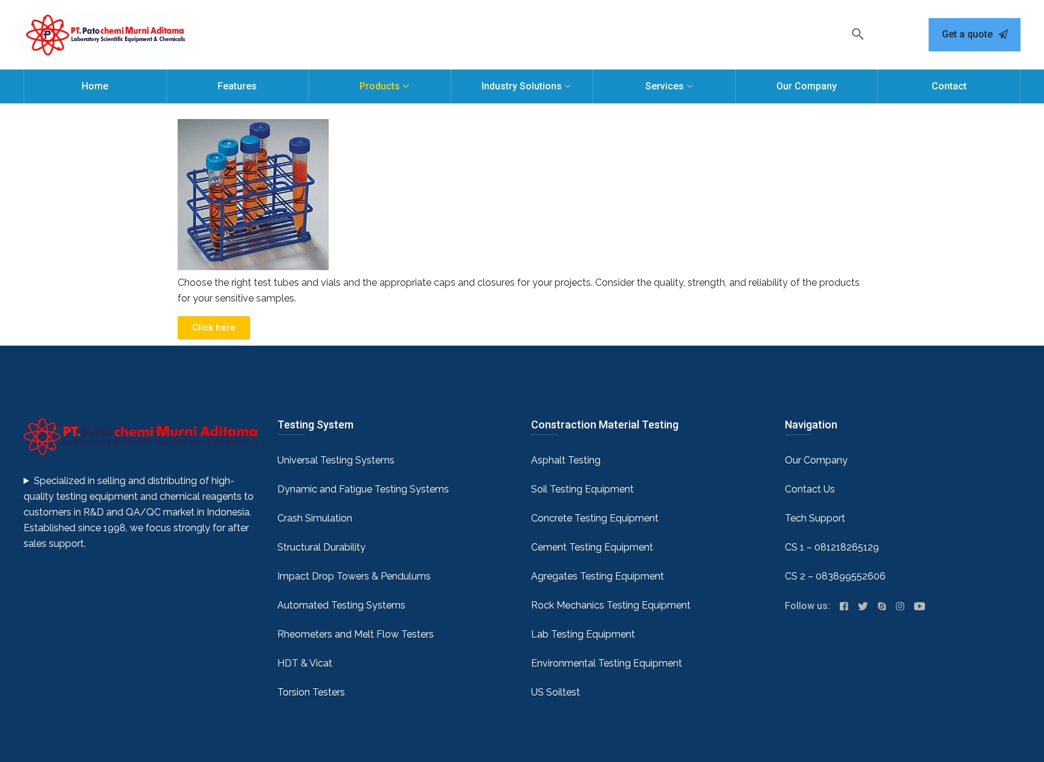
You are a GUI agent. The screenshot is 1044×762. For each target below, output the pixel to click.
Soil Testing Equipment (582, 489)
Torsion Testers (311, 692)
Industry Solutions (522, 86)
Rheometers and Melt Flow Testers (355, 634)
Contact (949, 86)
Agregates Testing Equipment (597, 576)
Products (379, 86)
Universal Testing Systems (336, 460)
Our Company (806, 86)
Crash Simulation (314, 518)
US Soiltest (555, 692)
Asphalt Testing (566, 460)
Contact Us (810, 489)
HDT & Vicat (304, 663)
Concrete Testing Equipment (595, 518)
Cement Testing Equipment (592, 547)
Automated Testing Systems (341, 605)
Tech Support (815, 518)
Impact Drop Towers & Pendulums (354, 576)
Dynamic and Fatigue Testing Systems (363, 489)
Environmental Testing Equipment (606, 663)
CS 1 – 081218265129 (832, 547)
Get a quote (968, 34)
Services (664, 86)
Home (95, 86)
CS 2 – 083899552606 (835, 576)
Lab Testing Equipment (583, 634)
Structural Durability (321, 547)
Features (237, 86)
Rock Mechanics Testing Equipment (611, 605)
